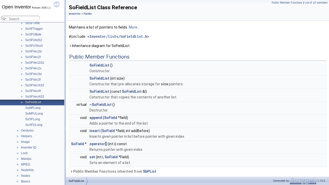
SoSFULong (33, 125)
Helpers (26, 136)
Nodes (25, 176)
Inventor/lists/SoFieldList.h (118, 36)
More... (134, 27)
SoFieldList (33, 102)
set (92, 157)
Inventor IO (28, 147)
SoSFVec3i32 (34, 85)
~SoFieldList (100, 105)
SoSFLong (32, 119)
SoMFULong (34, 113)
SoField (110, 118)
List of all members (316, 2)
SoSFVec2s (33, 68)
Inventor (75, 13)
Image (25, 142)
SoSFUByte (33, 34)
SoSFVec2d (33, 51)
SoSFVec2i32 (34, 62)
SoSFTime (32, 23)
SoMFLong (33, 108)
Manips (26, 159)
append (95, 118)
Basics (25, 181)
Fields (88, 13)
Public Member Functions (287, 2)
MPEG (25, 164)
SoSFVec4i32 (34, 96)
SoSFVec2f (33, 57)
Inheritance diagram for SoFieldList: (100, 46)
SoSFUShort (34, 46)
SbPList (149, 171)
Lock (24, 153)
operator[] (98, 144)
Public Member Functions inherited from (114, 171)
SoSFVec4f (33, 91)
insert (94, 131)
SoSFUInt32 (33, 40)
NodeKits (27, 170)
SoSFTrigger (34, 29)
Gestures (27, 130)
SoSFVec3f (33, 79)
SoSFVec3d (33, 74)
